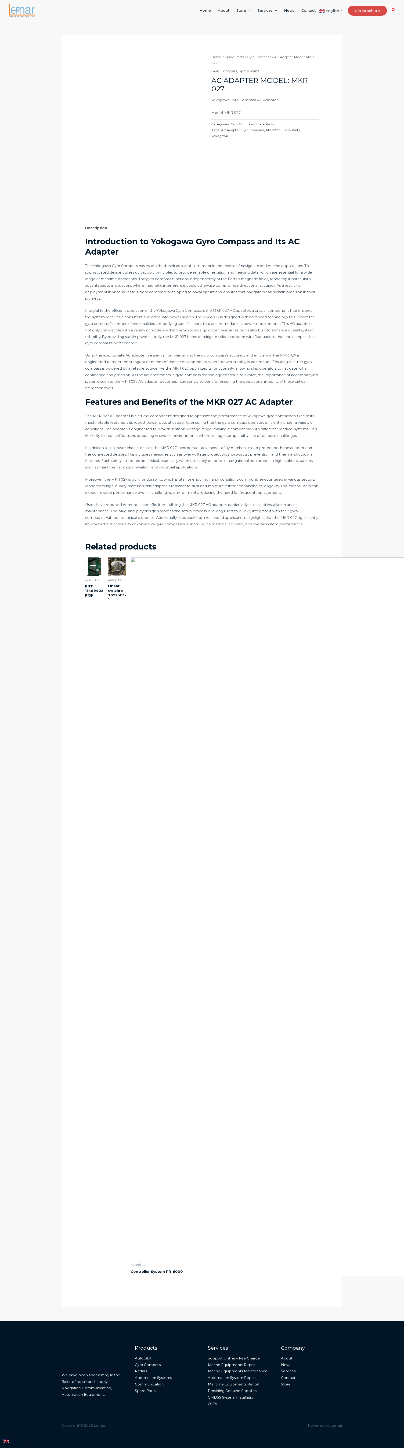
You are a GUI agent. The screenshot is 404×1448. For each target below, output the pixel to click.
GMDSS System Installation (232, 1397)
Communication (149, 1384)
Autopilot (143, 1358)
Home (205, 10)
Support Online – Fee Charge (234, 1358)
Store (241, 10)
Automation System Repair (232, 1377)
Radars (141, 1371)
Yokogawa (219, 136)
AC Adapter (230, 130)
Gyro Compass (259, 57)
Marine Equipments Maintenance (237, 1371)
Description (96, 228)
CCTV (212, 1404)
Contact (308, 10)
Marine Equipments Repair (232, 1365)
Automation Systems (153, 1377)
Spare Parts (234, 57)
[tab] (96, 228)
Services (265, 10)
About (223, 10)
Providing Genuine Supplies (232, 1391)
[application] (248, 10)
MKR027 (273, 130)
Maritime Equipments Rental (233, 1384)
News (289, 10)
